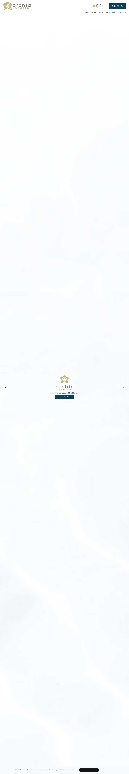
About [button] (93, 12)
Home (87, 12)
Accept (89, 770)
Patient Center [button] (110, 12)
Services (101, 12)
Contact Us (122, 12)
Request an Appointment (118, 6)
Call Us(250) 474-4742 (100, 6)
